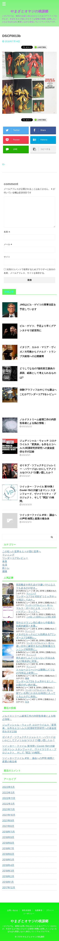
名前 (7, 231)
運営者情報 (26, 910)
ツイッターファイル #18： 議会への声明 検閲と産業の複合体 (28, 760)
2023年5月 (8, 786)
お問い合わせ (12, 910)
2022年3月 (8, 803)
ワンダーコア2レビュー (35, 605)
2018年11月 (8, 831)
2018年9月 (8, 837)
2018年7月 (8, 848)
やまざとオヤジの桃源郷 (29, 11)
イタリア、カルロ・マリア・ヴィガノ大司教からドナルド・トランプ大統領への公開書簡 (38, 352)
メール (8, 244)
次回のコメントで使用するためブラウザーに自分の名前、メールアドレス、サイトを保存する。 (29, 271)
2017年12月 (8, 887)
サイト (7, 256)
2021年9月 (8, 820)
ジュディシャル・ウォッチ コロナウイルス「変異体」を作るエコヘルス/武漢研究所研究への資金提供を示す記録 (29, 728)
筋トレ (50, 605)
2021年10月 (8, 814)
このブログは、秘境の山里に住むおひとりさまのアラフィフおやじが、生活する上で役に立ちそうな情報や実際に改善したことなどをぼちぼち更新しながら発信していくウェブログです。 (29, 929)
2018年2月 (8, 876)
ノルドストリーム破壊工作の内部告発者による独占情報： (29, 717)
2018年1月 (8, 881)
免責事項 (38, 910)
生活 (27, 702)
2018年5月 (8, 859)
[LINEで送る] (40, 47)
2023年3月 (8, 792)
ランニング (31, 593)
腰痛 (27, 678)
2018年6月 (8, 853)
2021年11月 (8, 809)
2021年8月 (8, 826)
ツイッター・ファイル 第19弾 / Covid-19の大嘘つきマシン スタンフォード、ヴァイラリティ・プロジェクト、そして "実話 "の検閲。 (38, 493)
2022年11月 (8, 798)
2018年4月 (8, 865)
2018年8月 (8, 842)
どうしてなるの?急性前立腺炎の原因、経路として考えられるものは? (38, 373)
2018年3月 (8, 870)
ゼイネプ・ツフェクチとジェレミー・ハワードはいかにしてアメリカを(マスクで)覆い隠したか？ (38, 469)
